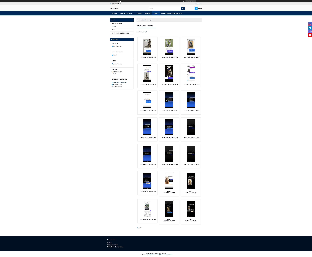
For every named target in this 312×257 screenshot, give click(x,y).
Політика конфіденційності (166, 254)
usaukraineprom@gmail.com (120, 82)
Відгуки (156, 13)
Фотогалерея (143, 20)
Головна (114, 13)
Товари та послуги (126, 13)
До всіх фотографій (141, 31)
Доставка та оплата (117, 23)
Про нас (139, 13)
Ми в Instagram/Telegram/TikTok (171, 13)
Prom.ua (164, 253)
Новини (114, 30)
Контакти (148, 13)
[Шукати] (183, 8)
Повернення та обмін (112, 244)
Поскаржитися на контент (153, 254)
